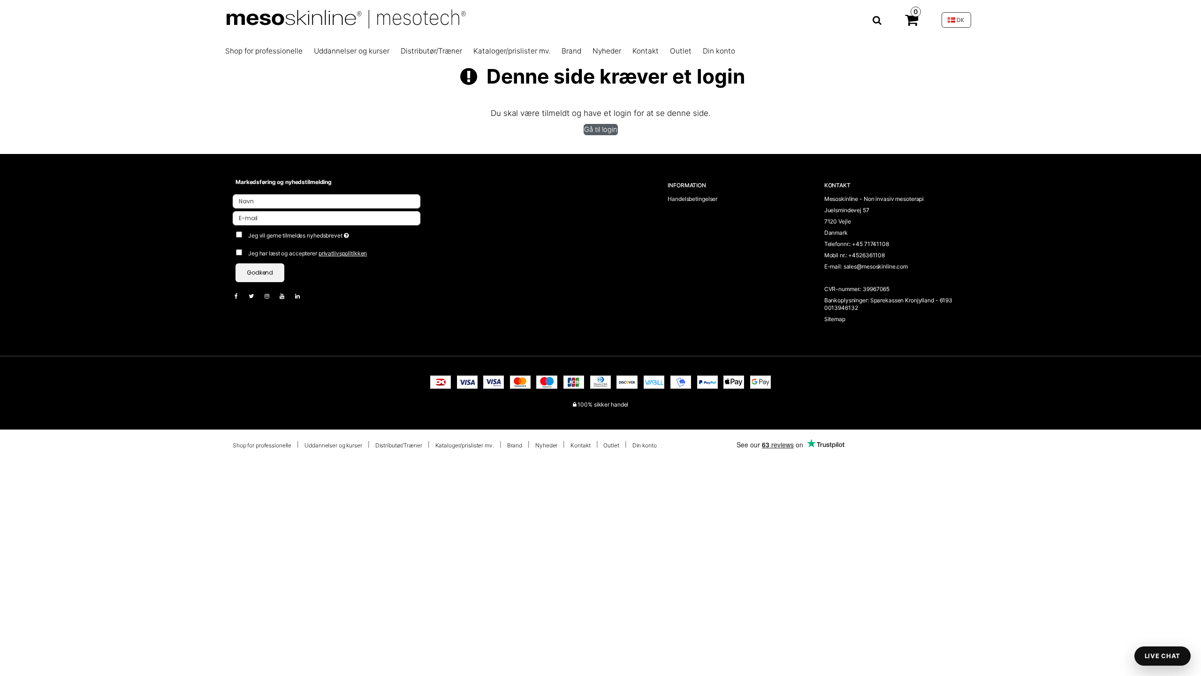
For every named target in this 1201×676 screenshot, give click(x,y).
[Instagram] (272, 296)
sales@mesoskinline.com (876, 266)
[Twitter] (256, 296)
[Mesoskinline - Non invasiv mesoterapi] (553, 20)
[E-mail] (326, 217)
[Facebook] (241, 296)
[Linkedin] (302, 296)
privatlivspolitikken (343, 253)
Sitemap (834, 319)
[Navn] (326, 200)
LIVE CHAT (1162, 656)
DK (960, 20)
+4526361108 (866, 255)
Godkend (260, 273)
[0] (911, 22)
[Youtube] (287, 296)
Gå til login (600, 129)
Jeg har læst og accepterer (307, 253)
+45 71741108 (870, 243)
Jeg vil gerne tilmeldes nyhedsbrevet (331, 233)
